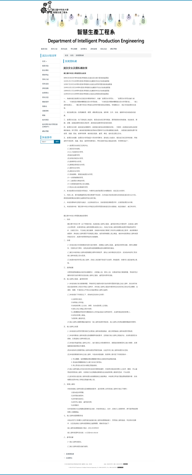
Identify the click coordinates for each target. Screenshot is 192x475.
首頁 (66, 55)
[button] (50, 61)
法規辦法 (69, 458)
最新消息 (44, 49)
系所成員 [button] (64, 49)
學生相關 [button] (74, 49)
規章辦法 (84, 49)
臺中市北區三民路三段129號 (97, 464)
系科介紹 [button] (54, 49)
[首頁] (54, 7)
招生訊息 (103, 49)
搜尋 (57, 141)
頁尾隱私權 (80, 55)
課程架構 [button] (93, 49)
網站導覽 (113, 49)
